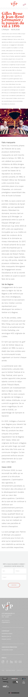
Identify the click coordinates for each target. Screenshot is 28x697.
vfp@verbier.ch (6, 622)
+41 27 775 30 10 (5, 620)
